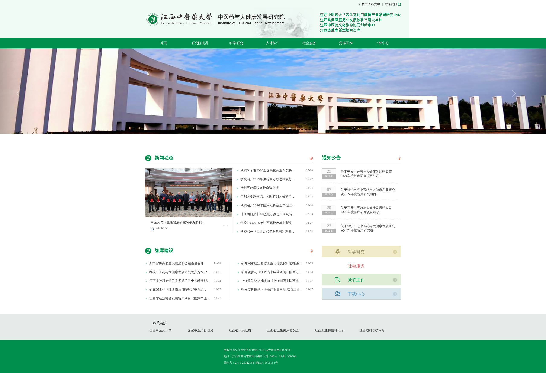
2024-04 (329, 194)
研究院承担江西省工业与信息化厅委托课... (271, 263)
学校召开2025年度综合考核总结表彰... (267, 179)
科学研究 (236, 43)
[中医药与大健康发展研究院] (215, 25)
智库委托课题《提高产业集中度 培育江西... (271, 289)
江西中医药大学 (369, 4)
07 (329, 189)
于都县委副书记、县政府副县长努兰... (267, 196)
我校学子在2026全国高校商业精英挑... (267, 170)
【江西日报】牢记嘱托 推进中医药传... (267, 214)
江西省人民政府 (240, 330)
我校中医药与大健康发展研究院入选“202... (179, 272)
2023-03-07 (163, 228)
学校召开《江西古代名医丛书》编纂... (267, 231)
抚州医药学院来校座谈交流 (259, 188)
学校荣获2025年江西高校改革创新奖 (266, 223)
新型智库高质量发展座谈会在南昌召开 (176, 263)
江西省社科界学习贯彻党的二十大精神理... (179, 280)
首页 (163, 43)
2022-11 (329, 230)
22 (329, 225)
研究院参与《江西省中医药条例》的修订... (271, 272)
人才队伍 (273, 43)
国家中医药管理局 (200, 330)
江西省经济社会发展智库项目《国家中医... (179, 298)
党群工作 (346, 43)
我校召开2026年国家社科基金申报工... (267, 205)
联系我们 (391, 4)
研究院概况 (199, 43)
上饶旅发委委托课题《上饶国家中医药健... (271, 280)
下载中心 (382, 43)
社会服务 (309, 43)
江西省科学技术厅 (372, 330)
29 (329, 207)
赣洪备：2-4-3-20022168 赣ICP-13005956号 (251, 362)
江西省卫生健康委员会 (283, 330)
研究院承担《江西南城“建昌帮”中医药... (177, 289)
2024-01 (329, 212)
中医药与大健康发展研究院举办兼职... (177, 222)
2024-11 (329, 176)
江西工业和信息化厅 (329, 330)
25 (329, 171)
